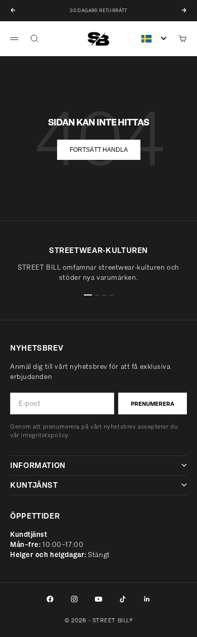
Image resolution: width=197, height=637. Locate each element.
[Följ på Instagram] (74, 599)
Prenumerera (152, 403)
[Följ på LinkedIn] (147, 599)
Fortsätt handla (99, 149)
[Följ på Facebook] (50, 599)
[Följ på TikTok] (123, 599)
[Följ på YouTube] (98, 599)
